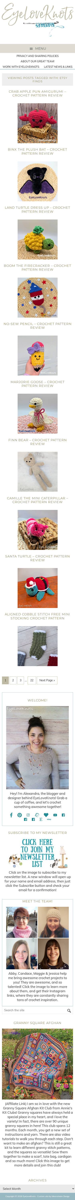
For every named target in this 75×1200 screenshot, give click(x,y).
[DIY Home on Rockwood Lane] (25, 819)
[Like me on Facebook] (11, 815)
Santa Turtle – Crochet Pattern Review (37, 558)
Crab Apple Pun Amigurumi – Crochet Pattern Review (37, 93)
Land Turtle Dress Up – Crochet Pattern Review (37, 209)
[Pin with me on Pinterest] (19, 815)
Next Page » (47, 680)
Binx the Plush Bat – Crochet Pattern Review (37, 151)
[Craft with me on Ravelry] (36, 815)
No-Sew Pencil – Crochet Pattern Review (38, 326)
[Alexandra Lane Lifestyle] (33, 819)
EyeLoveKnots (37, 22)
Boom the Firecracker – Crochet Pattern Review (37, 267)
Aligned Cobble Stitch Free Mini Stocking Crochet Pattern (37, 616)
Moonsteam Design (61, 1196)
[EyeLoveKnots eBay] (49, 819)
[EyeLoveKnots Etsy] (41, 819)
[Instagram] (28, 815)
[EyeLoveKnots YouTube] (55, 815)
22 (31, 680)
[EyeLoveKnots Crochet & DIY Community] (63, 815)
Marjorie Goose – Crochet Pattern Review (38, 384)
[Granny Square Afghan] (37, 1064)
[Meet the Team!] (37, 938)
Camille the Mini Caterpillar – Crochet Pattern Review (37, 500)
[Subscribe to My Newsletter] (37, 853)
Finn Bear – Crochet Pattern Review (37, 442)
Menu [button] (40, 49)
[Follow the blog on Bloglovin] (46, 815)
